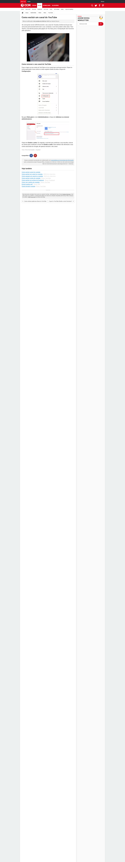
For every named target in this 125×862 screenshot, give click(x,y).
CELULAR (34, 9)
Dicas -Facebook (50, 180)
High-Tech (23, 1)
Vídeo (39, 12)
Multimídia (33, 12)
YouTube (50, 12)
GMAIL (62, 9)
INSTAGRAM (56, 9)
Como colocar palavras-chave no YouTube (35, 201)
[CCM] (25, 5)
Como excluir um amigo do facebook (33, 180)
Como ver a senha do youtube (31, 182)
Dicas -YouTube (46, 178)
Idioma (102, 1)
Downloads (46, 5)
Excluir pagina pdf (27, 184)
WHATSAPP (28, 9)
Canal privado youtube (28, 186)
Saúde (28, 1)
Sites (45, 12)
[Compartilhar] (31, 155)
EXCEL (51, 9)
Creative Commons (66, 194)
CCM (29, 197)
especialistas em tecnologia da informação (62, 160)
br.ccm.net (33, 197)
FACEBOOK (40, 9)
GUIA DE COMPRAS (69, 9)
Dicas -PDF (37, 184)
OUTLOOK (46, 9)
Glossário (55, 5)
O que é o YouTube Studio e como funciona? (60, 201)
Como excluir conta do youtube (31, 178)
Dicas (39, 5)
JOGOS (22, 9)
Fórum (34, 5)
